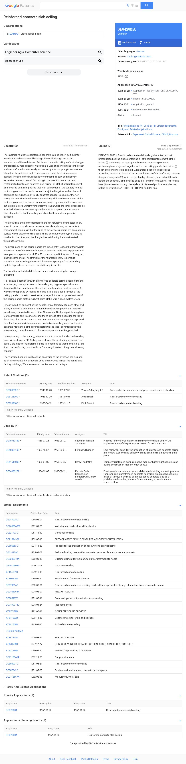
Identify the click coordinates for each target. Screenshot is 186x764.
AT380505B (12, 578)
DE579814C (12, 585)
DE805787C (12, 598)
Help (135, 759)
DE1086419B (13, 450)
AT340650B (12, 644)
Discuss (173, 134)
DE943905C (12, 519)
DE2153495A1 (13, 539)
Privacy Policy (121, 759)
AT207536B (12, 650)
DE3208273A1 (13, 559)
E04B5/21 (14, 33)
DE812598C (12, 396)
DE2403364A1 (13, 591)
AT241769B (12, 624)
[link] (23, 34)
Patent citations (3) (133, 125)
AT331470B (12, 637)
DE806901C (12, 663)
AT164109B (12, 572)
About (51, 759)
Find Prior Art (129, 42)
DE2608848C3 (13, 526)
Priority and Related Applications (135, 129)
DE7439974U (12, 604)
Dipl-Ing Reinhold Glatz (139, 56)
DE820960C (12, 403)
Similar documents (166, 125)
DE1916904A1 (13, 565)
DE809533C (12, 390)
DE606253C (12, 545)
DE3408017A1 (13, 471)
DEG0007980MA (14, 631)
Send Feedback (68, 759)
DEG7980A (11, 710)
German (140, 51)
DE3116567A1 (13, 676)
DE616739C (12, 552)
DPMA (165, 134)
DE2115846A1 (13, 657)
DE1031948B (13, 440)
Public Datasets (89, 759)
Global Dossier (153, 134)
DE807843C (12, 670)
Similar (147, 42)
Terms (106, 759)
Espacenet (138, 134)
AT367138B (12, 611)
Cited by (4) (150, 125)
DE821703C (12, 532)
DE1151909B (13, 462)
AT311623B (12, 617)
